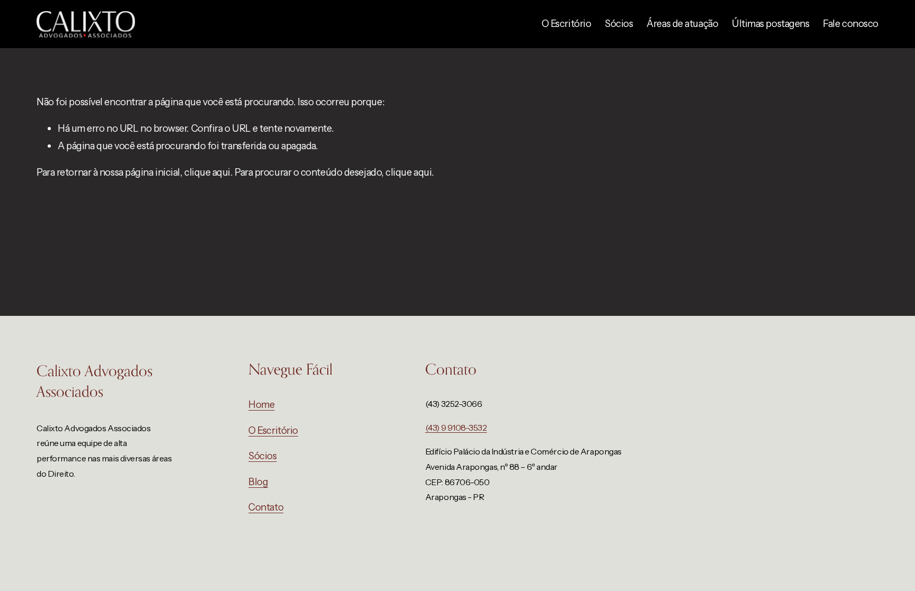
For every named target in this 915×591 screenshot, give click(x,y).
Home (261, 404)
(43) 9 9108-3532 (456, 427)
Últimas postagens (770, 23)
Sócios (619, 23)
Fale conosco (850, 23)
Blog (258, 482)
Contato (265, 507)
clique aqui (207, 172)
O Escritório (566, 23)
